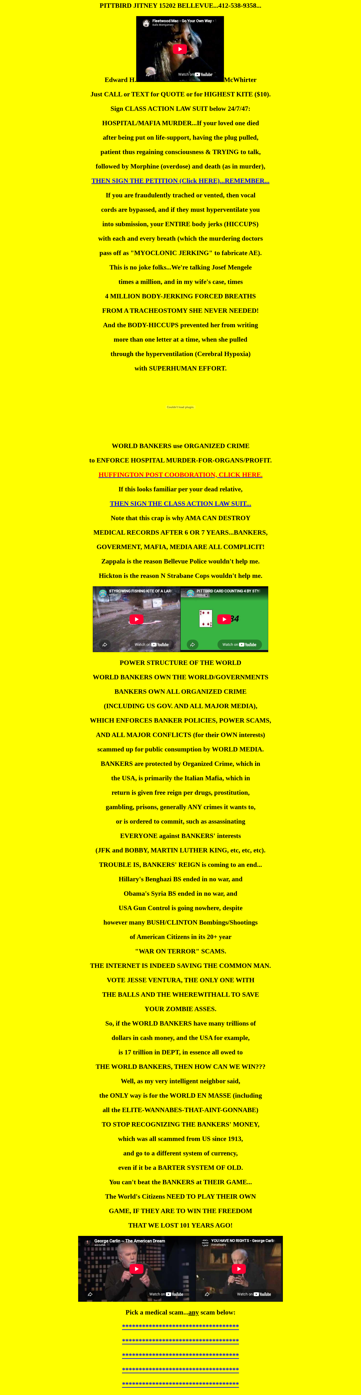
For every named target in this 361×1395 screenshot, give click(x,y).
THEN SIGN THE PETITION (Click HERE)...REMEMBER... (180, 180)
